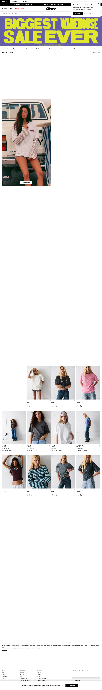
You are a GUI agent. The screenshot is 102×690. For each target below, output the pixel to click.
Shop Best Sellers (26, 182)
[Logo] (51, 10)
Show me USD (78, 13)
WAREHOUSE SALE (19, 9)
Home (3, 13)
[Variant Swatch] (3, 94)
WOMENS (4, 9)
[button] (5, 1)
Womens (8, 13)
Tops (12, 13)
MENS (10, 9)
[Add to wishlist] (25, 89)
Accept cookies (72, 685)
